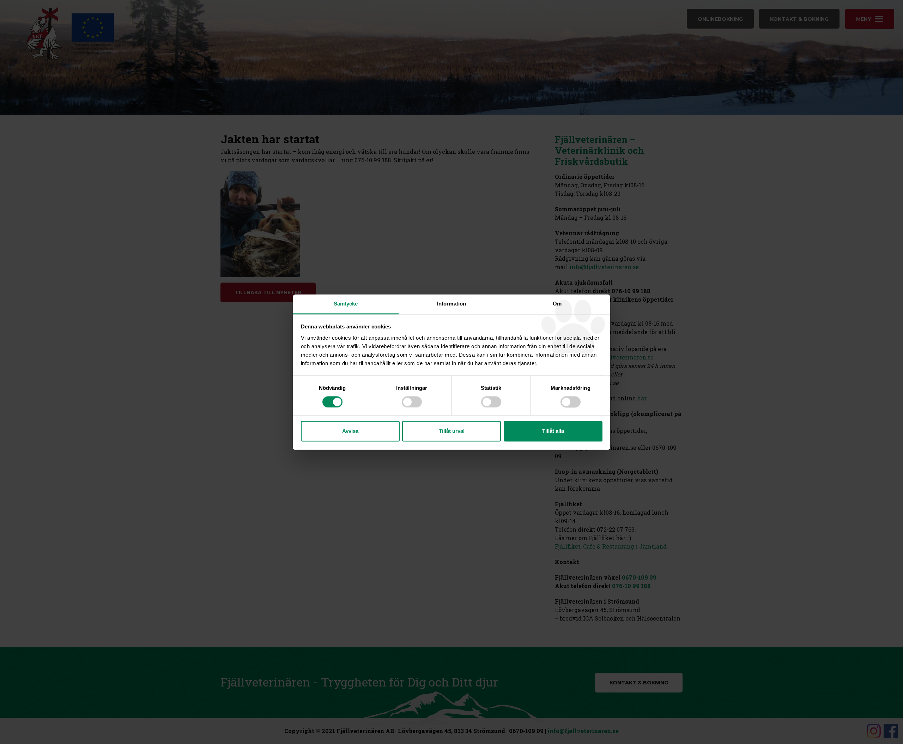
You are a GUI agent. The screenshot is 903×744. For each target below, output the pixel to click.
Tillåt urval (452, 431)
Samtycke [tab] (346, 304)
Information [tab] (451, 304)
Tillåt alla (553, 431)
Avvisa (350, 431)
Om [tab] (557, 304)
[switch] (412, 401)
